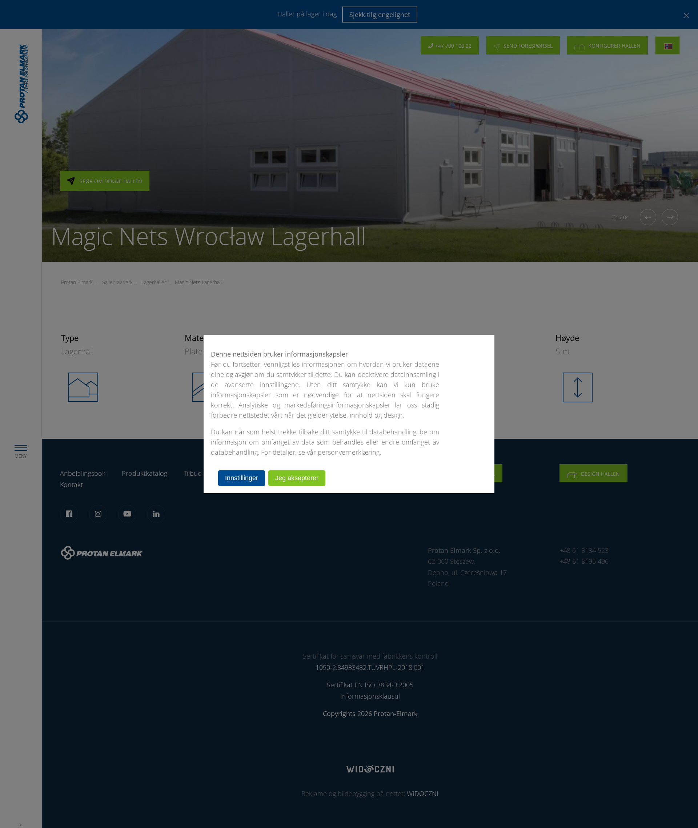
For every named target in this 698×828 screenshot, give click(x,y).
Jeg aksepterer (296, 478)
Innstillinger (241, 478)
